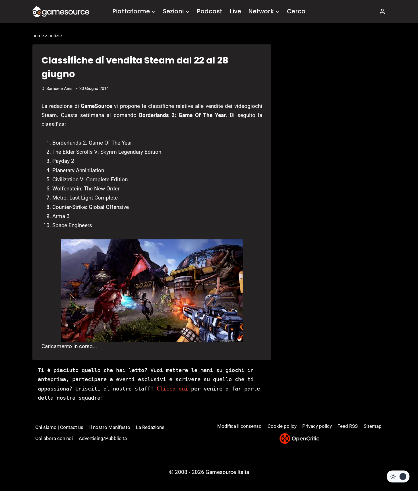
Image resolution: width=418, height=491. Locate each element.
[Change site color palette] (398, 476)
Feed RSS (348, 426)
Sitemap (373, 426)
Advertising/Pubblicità (103, 438)
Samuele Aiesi (60, 88)
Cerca (296, 11)
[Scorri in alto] (398, 465)
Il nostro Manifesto (109, 427)
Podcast (209, 11)
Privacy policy (317, 426)
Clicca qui (172, 388)
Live (235, 11)
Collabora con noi (54, 438)
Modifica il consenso (239, 426)
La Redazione (150, 427)
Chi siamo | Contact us (59, 427)
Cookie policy (282, 426)
